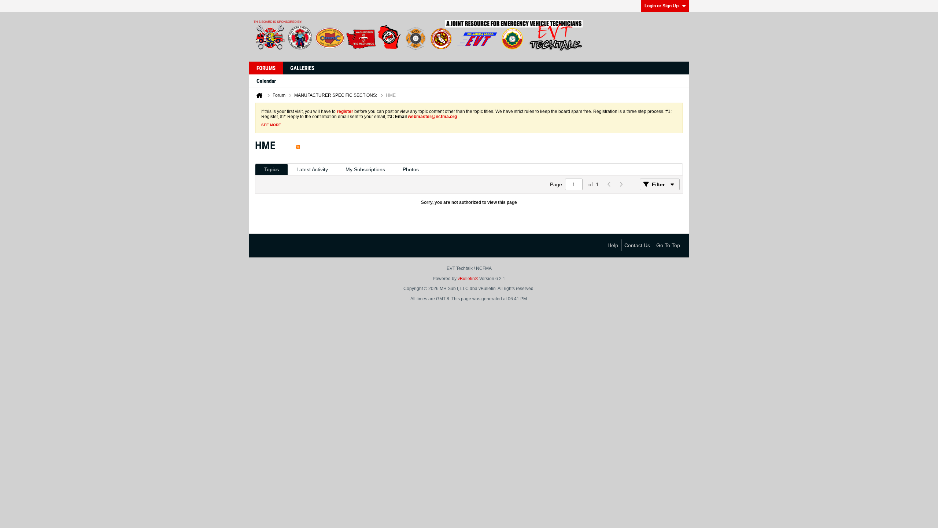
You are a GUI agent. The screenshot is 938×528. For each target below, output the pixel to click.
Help (613, 245)
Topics (271, 169)
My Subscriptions (365, 169)
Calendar (266, 81)
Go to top (668, 245)
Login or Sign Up (662, 5)
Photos (411, 169)
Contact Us (637, 245)
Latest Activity (312, 169)
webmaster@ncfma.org (432, 116)
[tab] (271, 169)
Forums (266, 68)
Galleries (302, 68)
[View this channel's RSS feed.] (298, 145)
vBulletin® (468, 278)
